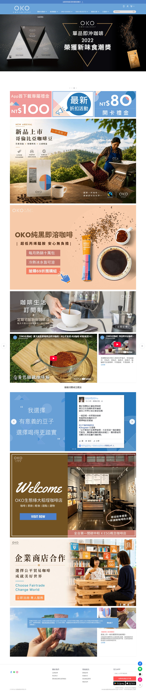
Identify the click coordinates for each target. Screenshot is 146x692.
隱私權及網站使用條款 (59, 679)
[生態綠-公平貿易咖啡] (22, 9)
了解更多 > (32, 624)
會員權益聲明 (86, 679)
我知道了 (110, 623)
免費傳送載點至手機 (124, 678)
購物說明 (85, 673)
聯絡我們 (85, 682)
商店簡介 (55, 676)
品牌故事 (55, 673)
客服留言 (85, 676)
